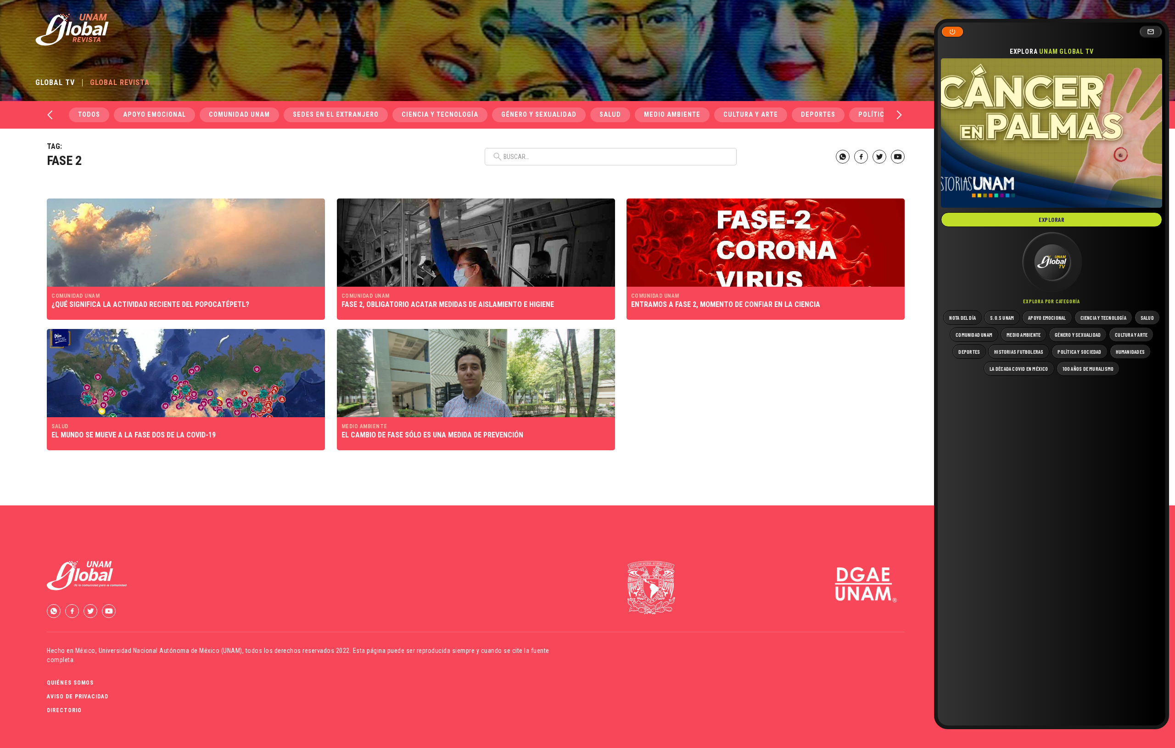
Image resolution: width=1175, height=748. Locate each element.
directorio (64, 710)
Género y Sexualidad (538, 115)
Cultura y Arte (750, 115)
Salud (610, 115)
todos (89, 115)
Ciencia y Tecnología (440, 115)
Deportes (818, 115)
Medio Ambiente (672, 115)
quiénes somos (70, 683)
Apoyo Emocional (154, 115)
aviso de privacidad (77, 696)
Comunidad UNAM (239, 115)
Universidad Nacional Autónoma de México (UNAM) (170, 650)
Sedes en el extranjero (336, 115)
